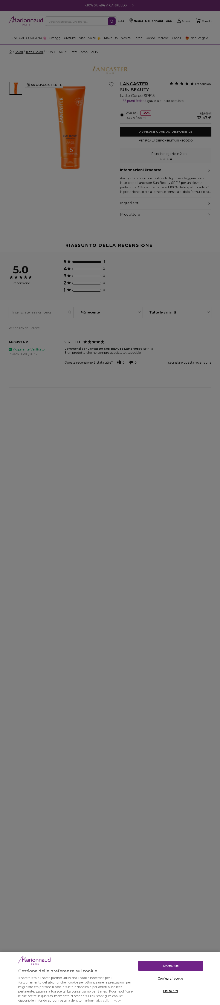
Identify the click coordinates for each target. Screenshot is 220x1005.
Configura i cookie (170, 978)
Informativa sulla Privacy (103, 1000)
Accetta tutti (170, 966)
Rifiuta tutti (170, 991)
